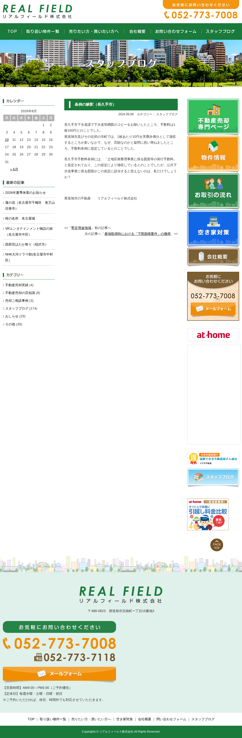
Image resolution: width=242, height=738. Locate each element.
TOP (31, 719)
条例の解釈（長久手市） (95, 104)
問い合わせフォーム (171, 719)
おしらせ (11, 316)
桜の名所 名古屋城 (20, 218)
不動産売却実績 (16, 285)
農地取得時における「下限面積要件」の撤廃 (137, 234)
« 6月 (14, 169)
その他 (10, 324)
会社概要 (144, 719)
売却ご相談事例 (16, 300)
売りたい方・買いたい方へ (91, 719)
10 (7, 140)
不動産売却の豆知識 (20, 293)
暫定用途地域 (81, 228)
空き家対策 (124, 719)
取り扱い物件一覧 (53, 719)
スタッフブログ (16, 308)
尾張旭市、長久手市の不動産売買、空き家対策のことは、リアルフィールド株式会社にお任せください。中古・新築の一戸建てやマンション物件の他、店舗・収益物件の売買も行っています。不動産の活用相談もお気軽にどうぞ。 (38, 10)
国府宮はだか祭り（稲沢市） (26, 244)
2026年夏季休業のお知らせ (25, 192)
